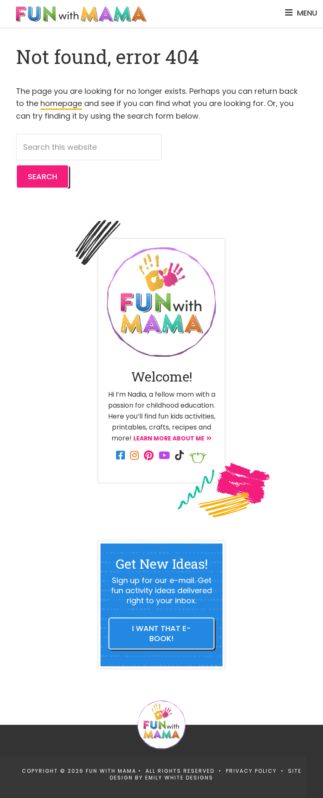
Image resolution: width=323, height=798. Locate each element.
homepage (61, 103)
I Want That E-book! (161, 633)
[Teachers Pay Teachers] (198, 458)
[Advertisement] (153, 775)
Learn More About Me (168, 438)
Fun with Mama (81, 14)
